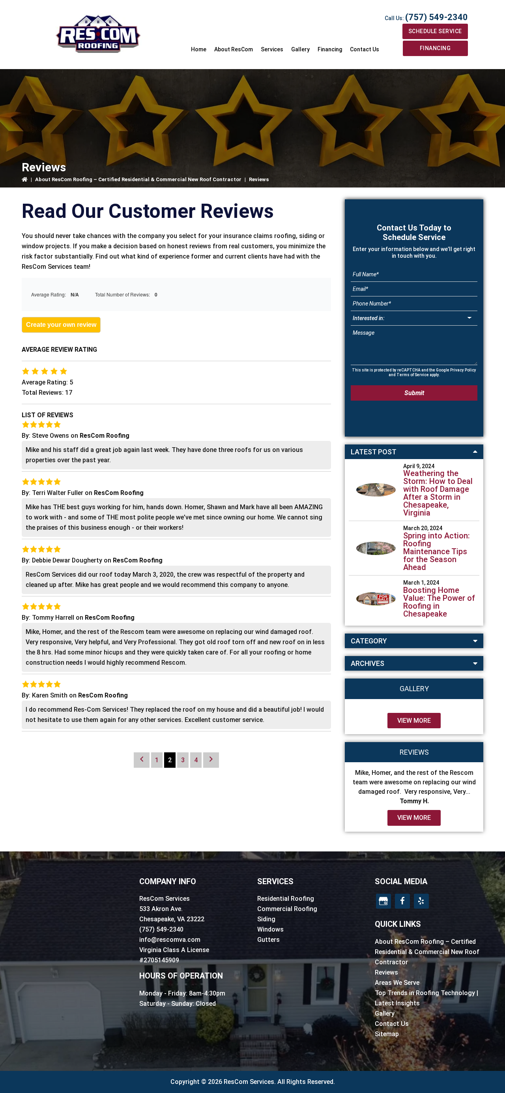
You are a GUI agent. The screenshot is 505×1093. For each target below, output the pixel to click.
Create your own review (61, 324)
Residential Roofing (285, 898)
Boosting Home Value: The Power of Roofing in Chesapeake (439, 602)
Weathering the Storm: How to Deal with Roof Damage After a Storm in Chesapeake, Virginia (438, 493)
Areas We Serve (397, 982)
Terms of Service (413, 375)
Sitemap (387, 1034)
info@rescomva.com (169, 939)
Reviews (386, 972)
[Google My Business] (383, 901)
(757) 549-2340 (436, 17)
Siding (266, 919)
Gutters (268, 939)
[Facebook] (402, 901)
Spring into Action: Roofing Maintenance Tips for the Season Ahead (436, 551)
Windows (270, 929)
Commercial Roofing (287, 909)
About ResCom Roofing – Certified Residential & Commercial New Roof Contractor (138, 179)
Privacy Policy (463, 370)
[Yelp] (421, 901)
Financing (435, 48)
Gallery (385, 1013)
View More (414, 720)
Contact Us (392, 1023)
